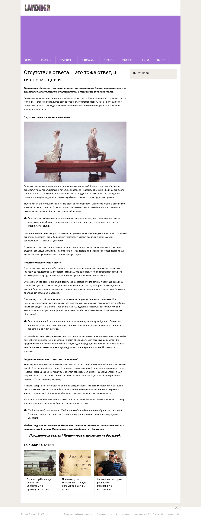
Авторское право (104, 514)
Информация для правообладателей (132, 514)
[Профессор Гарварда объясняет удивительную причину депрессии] (40, 463)
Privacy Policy (158, 514)
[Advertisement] (100, 36)
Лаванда (24, 514)
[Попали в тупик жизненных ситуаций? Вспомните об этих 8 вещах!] (75, 463)
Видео (161, 60)
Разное (127, 60)
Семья (108, 60)
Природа (65, 60)
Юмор (28, 60)
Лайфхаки (88, 60)
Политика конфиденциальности (78, 514)
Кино (145, 60)
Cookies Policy (174, 514)
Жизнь (44, 60)
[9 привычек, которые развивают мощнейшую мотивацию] (110, 463)
